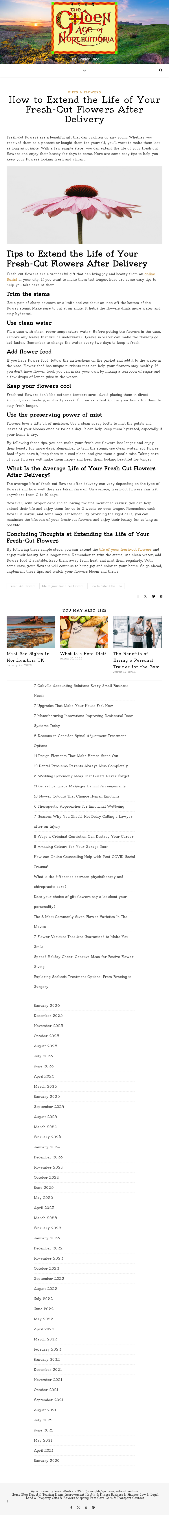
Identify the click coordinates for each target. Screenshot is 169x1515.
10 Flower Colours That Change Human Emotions (76, 796)
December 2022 (48, 1248)
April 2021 (43, 1450)
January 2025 (47, 1096)
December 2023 (48, 1157)
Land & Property (38, 1498)
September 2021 (48, 1400)
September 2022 (49, 1278)
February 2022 (47, 1349)
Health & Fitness (97, 1494)
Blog (24, 1494)
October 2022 (46, 1268)
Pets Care (97, 1498)
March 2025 (45, 1086)
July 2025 (43, 1056)
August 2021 (45, 1410)
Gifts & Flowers (84, 92)
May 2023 (43, 1198)
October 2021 (46, 1390)
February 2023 (47, 1228)
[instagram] (86, 4)
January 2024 (47, 1147)
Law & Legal (149, 1494)
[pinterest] (93, 4)
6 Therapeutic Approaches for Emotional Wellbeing (79, 806)
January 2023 (47, 1238)
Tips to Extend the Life (106, 586)
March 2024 (45, 1127)
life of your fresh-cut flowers (125, 549)
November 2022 (48, 1258)
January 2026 (47, 1005)
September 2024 (49, 1107)
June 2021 (43, 1430)
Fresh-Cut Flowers (22, 586)
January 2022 (47, 1359)
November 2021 (48, 1380)
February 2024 (47, 1137)
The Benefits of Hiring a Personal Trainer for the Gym (136, 660)
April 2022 (44, 1329)
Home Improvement (69, 1494)
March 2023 (45, 1218)
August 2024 (45, 1117)
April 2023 (44, 1208)
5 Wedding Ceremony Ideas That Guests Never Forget (81, 776)
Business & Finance (125, 1494)
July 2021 (43, 1420)
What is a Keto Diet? (83, 653)
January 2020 (46, 1461)
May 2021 (43, 1440)
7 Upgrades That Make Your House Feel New (73, 706)
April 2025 (44, 1076)
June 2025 (44, 1066)
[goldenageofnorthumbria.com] (84, 28)
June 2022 (44, 1309)
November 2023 (48, 1167)
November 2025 (48, 1026)
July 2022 (43, 1299)
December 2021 (48, 1370)
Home (16, 1494)
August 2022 (45, 1289)
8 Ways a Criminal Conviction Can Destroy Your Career (84, 836)
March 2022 (45, 1339)
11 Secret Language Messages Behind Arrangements (80, 786)
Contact (138, 1498)
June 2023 (44, 1187)
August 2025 (45, 1046)
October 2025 (46, 1036)
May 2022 (43, 1319)
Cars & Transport (118, 1498)
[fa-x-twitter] (79, 4)
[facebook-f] (72, 4)
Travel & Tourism (41, 1494)
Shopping (82, 1498)
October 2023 (46, 1177)
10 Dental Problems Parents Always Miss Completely (81, 766)
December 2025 (48, 1016)
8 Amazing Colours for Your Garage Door (71, 847)
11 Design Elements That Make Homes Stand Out (76, 756)
